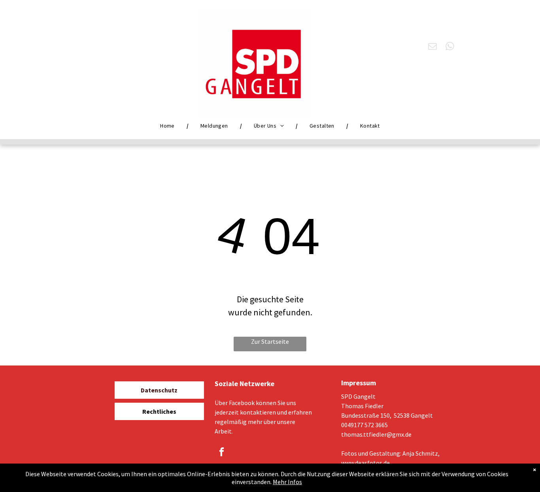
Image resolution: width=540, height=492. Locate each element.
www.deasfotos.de (365, 463)
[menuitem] (168, 125)
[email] (432, 47)
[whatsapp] (450, 47)
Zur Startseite (270, 341)
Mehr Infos (287, 482)
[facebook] (221, 453)
